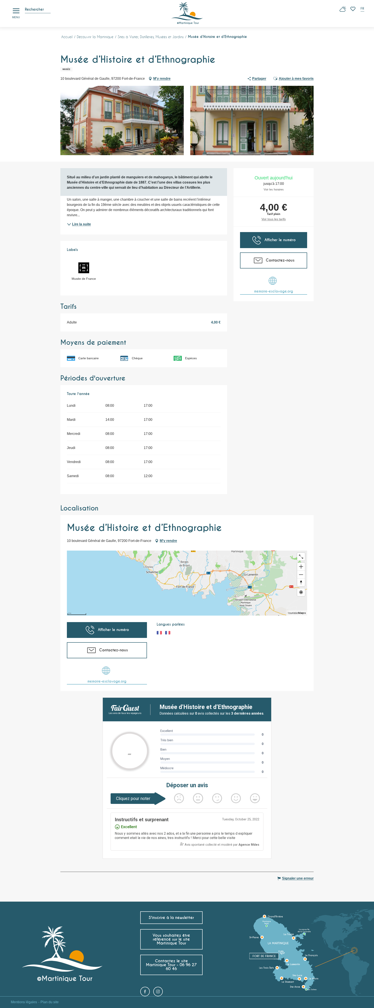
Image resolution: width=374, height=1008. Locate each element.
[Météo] (343, 10)
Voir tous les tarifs (273, 219)
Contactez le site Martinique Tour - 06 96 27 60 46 (171, 964)
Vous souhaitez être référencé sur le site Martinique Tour (171, 939)
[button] (362, 9)
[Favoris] (353, 9)
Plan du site (49, 1002)
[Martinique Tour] (187, 13)
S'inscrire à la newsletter (171, 917)
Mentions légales (24, 1002)
